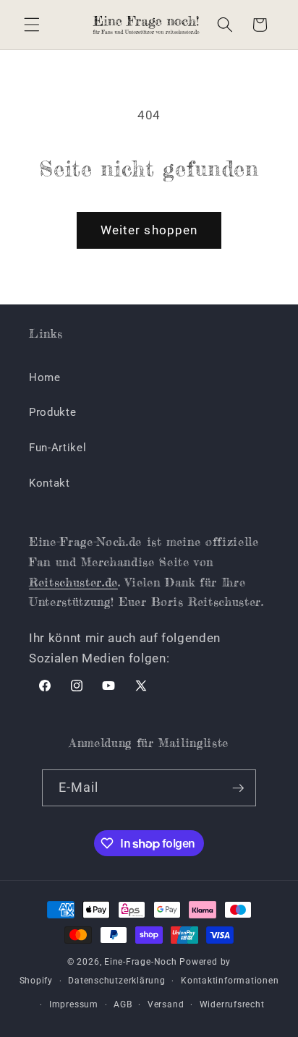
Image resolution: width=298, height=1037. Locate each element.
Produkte (52, 412)
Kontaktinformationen (229, 981)
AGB (123, 1004)
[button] (31, 24)
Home (45, 377)
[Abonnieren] (238, 788)
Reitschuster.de (73, 582)
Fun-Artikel (57, 447)
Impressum (73, 1004)
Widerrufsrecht (232, 1004)
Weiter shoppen (149, 230)
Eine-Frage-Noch (140, 962)
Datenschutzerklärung (116, 981)
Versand (166, 1004)
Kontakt (49, 483)
